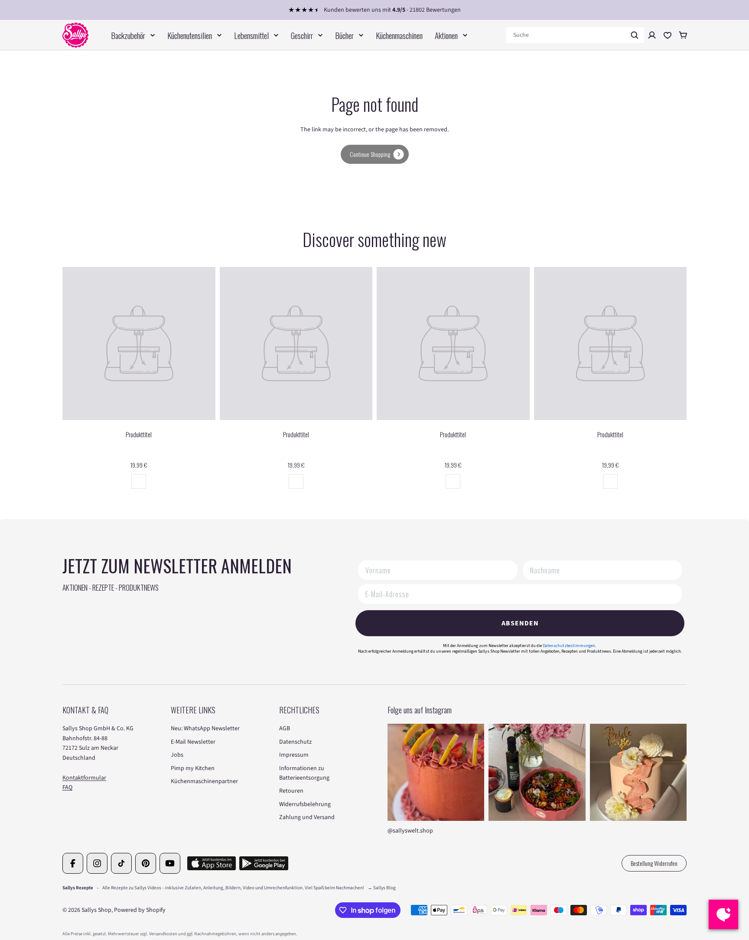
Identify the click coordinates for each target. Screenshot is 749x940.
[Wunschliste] (667, 35)
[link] (375, 154)
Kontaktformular (84, 778)
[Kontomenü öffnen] (652, 35)
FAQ (67, 787)
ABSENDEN (520, 623)
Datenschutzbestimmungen (569, 646)
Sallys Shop (96, 910)
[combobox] (575, 35)
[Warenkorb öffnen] (683, 35)
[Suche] (634, 35)
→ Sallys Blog (382, 888)
